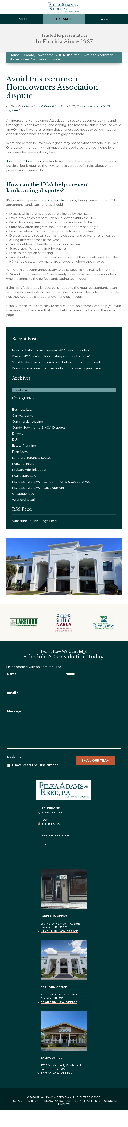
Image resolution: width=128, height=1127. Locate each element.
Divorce (18, 433)
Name (11, 674)
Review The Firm (56, 835)
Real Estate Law (24, 476)
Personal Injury (23, 464)
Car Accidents (22, 415)
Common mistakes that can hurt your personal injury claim (56, 368)
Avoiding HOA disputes (23, 161)
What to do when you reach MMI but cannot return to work (56, 362)
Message (14, 711)
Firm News (20, 452)
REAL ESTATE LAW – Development (38, 488)
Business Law (22, 409)
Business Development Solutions (90, 1100)
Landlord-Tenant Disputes (31, 458)
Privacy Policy (52, 1100)
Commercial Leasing (27, 421)
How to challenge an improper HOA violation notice (51, 350)
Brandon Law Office (59, 1002)
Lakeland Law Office (59, 931)
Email (12, 693)
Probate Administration (29, 470)
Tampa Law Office (56, 1072)
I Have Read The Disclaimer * (35, 765)
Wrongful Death (24, 500)
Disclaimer (15, 756)
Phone (70, 674)
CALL (108, 19)
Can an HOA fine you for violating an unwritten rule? (51, 356)
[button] (21, 18)
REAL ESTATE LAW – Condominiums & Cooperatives (51, 482)
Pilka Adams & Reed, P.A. (40, 106)
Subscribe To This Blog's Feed (34, 521)
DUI (15, 439)
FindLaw (64, 1104)
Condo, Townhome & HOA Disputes (39, 427)
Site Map (34, 1100)
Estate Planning (24, 445)
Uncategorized (23, 494)
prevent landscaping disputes (50, 200)
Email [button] (66, 19)
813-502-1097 (52, 812)
